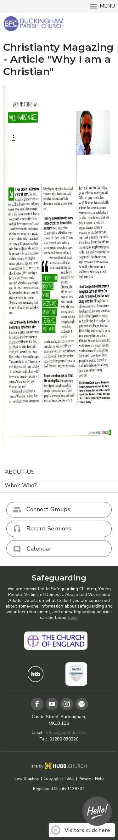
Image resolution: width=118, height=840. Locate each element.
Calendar (39, 548)
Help (99, 778)
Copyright (52, 778)
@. (66, 732)
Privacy (85, 778)
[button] (59, 6)
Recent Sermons (48, 528)
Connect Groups (48, 509)
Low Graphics (26, 778)
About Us (20, 472)
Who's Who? (21, 485)
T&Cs (70, 778)
